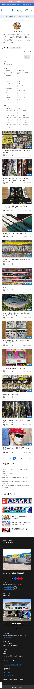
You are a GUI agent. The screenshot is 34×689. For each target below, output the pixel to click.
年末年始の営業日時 (7, 473)
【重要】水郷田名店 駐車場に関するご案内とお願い (15, 481)
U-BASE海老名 (8, 675)
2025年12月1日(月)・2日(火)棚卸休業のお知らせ (14, 477)
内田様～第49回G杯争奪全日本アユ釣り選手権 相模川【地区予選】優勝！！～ (17, 486)
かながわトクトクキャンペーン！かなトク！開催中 (15, 469)
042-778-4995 (8, 589)
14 (29, 458)
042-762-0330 (8, 637)
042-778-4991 (8, 587)
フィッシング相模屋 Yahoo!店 (12, 665)
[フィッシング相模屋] (17, 10)
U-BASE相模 (8, 673)
